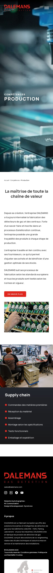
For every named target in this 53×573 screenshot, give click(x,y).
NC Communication (11, 503)
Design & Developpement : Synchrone (18, 506)
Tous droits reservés (12, 552)
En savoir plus (15, 294)
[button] (46, 8)
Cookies (19, 555)
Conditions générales (29, 552)
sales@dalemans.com (13, 487)
